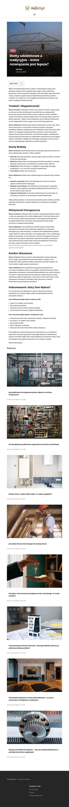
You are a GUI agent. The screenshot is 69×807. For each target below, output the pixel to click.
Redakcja (17, 399)
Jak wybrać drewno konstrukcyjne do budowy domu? (28, 544)
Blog (12, 50)
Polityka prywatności (35, 795)
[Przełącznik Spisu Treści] (21, 83)
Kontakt (31, 792)
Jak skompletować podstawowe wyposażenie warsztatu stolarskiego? (34, 444)
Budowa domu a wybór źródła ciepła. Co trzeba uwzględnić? (30, 494)
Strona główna (33, 789)
